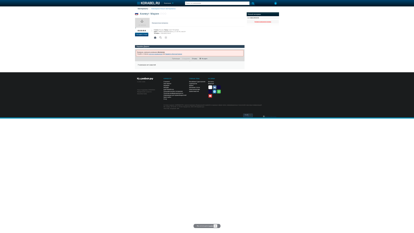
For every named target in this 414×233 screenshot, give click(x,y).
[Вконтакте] (214, 87)
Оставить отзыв (141, 34)
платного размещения (155, 54)
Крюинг (191, 85)
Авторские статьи (194, 87)
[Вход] (275, 3)
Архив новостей (194, 91)
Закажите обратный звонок (173, 54)
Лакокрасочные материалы (163, 9)
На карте (204, 58)
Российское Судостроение (197, 81)
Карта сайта (167, 97)
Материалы (143, 9)
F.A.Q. (165, 99)
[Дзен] (210, 87)
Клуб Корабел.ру (169, 89)
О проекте (167, 81)
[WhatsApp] (219, 91)
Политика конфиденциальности (173, 93)
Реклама (166, 87)
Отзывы (194, 58)
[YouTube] (210, 95)
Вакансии (211, 83)
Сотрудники (186, 58)
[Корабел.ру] (145, 79)
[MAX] (210, 91)
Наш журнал (167, 83)
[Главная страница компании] (155, 37)
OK (215, 226)
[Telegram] (214, 91)
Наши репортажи (194, 89)
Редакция (166, 85)
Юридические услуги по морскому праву (144, 92)
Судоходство (193, 83)
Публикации (176, 58)
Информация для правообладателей (175, 95)
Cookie (210, 226)
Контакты (211, 81)
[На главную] (148, 3)
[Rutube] (219, 87)
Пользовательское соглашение (173, 91)
